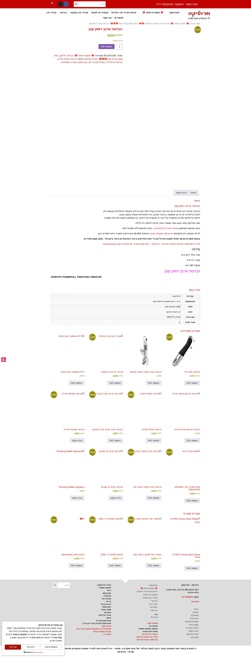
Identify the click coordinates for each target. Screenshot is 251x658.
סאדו (156, 614)
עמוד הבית (195, 23)
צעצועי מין (153, 626)
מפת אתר (194, 637)
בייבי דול (154, 617)
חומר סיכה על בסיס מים (165, 228)
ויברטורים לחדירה (114, 62)
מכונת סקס (106, 626)
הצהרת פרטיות (192, 628)
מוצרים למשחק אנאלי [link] (102, 631)
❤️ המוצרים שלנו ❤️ (152, 12)
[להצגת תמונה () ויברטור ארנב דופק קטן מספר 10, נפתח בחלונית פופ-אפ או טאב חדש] (191, 159)
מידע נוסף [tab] (181, 193)
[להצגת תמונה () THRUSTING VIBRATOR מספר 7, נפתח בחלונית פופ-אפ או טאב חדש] (173, 141)
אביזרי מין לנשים (104, 585)
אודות (196, 609)
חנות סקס (174, 12)
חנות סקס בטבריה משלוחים (74, 62)
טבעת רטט (106, 599)
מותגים (195, 612)
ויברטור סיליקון (66, 55)
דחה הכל (31, 647)
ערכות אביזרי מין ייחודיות (123, 12)
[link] (54, 593)
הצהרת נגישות (192, 634)
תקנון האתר (193, 625)
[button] (76, 4)
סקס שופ (195, 601)
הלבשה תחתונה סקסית (148, 629)
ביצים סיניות (106, 604)
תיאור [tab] (193, 193)
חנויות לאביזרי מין (97, 62)
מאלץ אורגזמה (91, 59)
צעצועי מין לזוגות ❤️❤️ (149, 23)
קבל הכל (13, 647)
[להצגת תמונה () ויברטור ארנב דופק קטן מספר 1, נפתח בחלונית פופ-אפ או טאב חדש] (164, 62)
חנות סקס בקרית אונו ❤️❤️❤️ (123, 23)
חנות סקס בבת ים (103, 621)
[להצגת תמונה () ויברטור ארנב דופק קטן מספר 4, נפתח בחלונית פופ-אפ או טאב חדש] (155, 107)
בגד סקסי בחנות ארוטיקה (147, 640)
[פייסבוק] (66, 4)
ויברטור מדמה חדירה (67, 59)
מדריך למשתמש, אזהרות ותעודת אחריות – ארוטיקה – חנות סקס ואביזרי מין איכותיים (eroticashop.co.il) (151, 244)
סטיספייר (107, 596)
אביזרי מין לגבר (104, 615)
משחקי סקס (153, 623)
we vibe (107, 612)
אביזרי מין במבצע (79, 12)
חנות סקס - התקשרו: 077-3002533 (177, 4)
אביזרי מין (51, 12)
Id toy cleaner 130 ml (160, 233)
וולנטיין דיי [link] (107, 634)
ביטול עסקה (193, 631)
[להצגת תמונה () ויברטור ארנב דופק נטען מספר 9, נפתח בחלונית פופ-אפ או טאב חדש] (137, 141)
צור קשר (107, 17)
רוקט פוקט (106, 607)
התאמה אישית (51, 647)
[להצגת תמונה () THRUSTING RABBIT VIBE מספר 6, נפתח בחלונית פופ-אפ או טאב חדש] (191, 141)
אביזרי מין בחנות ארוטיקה (147, 637)
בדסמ (108, 618)
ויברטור (63, 12)
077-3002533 (187, 597)
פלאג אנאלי (106, 610)
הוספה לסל (106, 46)
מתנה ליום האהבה (150, 631)
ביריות (108, 601)
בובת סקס (107, 593)
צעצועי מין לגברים (150, 634)
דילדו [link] (109, 590)
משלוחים (194, 615)
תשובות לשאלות (191, 622)
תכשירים (119, 17)
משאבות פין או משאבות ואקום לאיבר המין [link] (93, 629)
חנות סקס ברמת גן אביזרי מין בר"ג (96, 623)
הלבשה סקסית (105, 588)
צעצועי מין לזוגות (99, 12)
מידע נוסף (77, 440)
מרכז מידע (194, 618)
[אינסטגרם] (60, 4)
